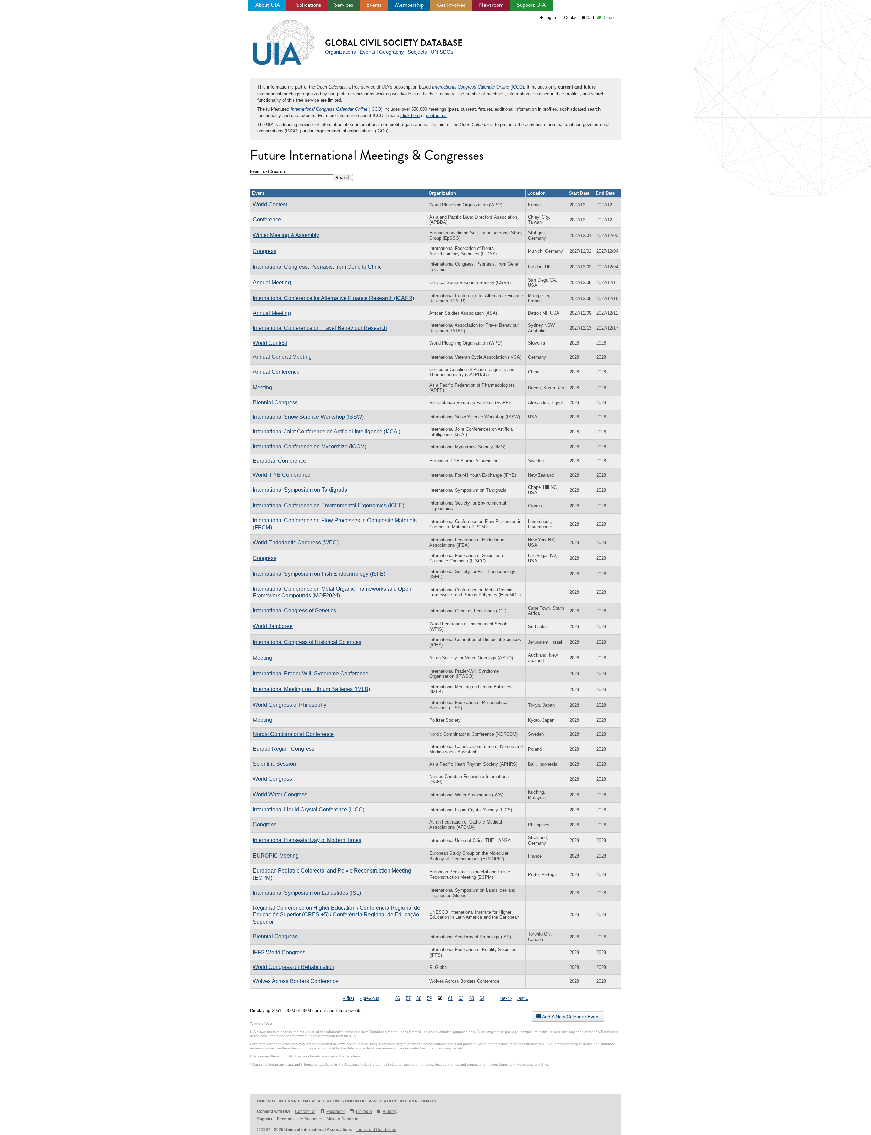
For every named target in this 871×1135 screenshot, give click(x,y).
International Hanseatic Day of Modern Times (307, 840)
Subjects (417, 52)
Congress (264, 251)
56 (397, 998)
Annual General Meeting (282, 357)
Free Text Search (267, 171)
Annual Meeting (272, 282)
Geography (391, 52)
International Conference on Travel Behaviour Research (320, 328)
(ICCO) (478, 87)
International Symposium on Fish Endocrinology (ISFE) (319, 574)
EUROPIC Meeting (276, 856)
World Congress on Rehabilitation (293, 967)
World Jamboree (273, 626)
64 (482, 998)
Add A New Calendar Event (570, 1016)
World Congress (272, 779)
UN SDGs (442, 52)
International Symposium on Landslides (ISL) (307, 893)
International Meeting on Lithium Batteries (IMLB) (311, 689)
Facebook (335, 1111)
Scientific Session (274, 764)
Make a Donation (342, 1119)
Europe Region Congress (283, 749)
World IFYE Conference (281, 475)
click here (410, 115)
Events (374, 5)
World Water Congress (280, 794)
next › (506, 998)
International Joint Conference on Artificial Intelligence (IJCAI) (326, 431)
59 (429, 998)
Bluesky (390, 1111)
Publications (307, 5)
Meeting (262, 387)
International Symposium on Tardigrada (300, 490)
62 (461, 998)
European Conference (279, 461)
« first (348, 998)
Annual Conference (276, 372)
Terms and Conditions (376, 1129)
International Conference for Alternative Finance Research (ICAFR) (333, 298)
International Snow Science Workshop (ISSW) (308, 417)
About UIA (267, 5)
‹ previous (369, 998)
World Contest (270, 204)
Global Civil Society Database (394, 42)
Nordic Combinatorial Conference (293, 734)
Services (343, 5)
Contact (570, 17)
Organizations (340, 52)
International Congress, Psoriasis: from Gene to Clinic (317, 267)
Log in (550, 17)
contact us (436, 115)
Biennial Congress (275, 402)
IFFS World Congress (279, 952)
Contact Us (305, 1111)
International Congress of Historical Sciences (307, 642)
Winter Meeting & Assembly (286, 235)
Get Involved (451, 5)
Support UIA (531, 5)
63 (471, 998)
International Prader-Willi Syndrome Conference (310, 673)
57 (408, 998)
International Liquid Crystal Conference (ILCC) (308, 809)
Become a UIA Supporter (300, 1119)
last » (522, 998)
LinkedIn (364, 1111)
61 (450, 998)
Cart (589, 17)
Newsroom (491, 5)
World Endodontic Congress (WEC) (296, 542)
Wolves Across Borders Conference (296, 981)
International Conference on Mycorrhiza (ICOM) (309, 446)
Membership (409, 5)
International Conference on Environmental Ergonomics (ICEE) (328, 505)
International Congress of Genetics (294, 610)
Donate (608, 17)
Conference (267, 219)
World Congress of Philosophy (289, 705)
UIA (275, 39)
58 (418, 998)
